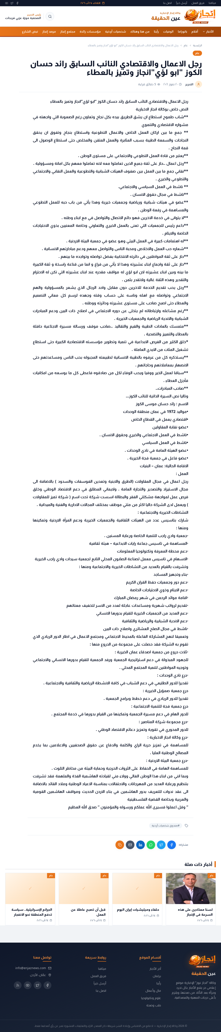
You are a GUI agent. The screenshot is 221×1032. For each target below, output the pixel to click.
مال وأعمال (153, 990)
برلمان (157, 976)
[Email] (130, 845)
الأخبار (210, 31)
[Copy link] (119, 845)
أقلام (194, 31)
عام (186, 45)
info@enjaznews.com (30, 968)
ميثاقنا (212, 3)
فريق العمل (197, 3)
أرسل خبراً (181, 3)
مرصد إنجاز (49, 31)
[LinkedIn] (140, 845)
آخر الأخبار (155, 969)
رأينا (156, 31)
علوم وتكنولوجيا (151, 998)
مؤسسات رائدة (90, 31)
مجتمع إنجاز (67, 31)
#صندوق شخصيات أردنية (166, 825)
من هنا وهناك (140, 31)
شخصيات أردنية (115, 31)
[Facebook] (17, 3)
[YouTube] (6, 3)
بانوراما (182, 31)
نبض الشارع (30, 31)
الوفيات (168, 31)
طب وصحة (153, 1005)
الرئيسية (197, 45)
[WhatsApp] (151, 845)
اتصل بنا (167, 3)
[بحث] (50, 16)
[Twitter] (12, 3)
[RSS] (18, 985)
